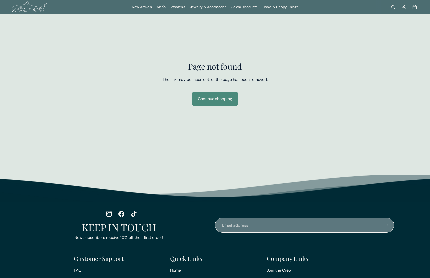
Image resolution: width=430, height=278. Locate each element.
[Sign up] (386, 225)
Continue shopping (215, 98)
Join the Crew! (280, 270)
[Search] (393, 7)
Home (175, 270)
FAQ (77, 270)
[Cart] (414, 7)
